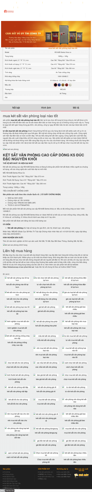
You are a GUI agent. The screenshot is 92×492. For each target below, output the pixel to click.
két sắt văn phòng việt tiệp (17, 391)
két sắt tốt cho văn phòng (17, 403)
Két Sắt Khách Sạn (10, 479)
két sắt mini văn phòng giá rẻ (46, 419)
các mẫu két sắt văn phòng (46, 367)
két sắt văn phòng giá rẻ (46, 391)
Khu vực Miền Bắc (64, 472)
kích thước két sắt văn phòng (17, 380)
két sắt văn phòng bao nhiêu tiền (75, 460)
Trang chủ (11, 2)
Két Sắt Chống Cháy (10, 481)
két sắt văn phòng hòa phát (46, 325)
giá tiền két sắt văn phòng (46, 445)
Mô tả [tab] (76, 107)
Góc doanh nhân (34, 2)
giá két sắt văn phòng (46, 311)
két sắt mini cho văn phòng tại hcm (17, 300)
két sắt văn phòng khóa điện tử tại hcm (75, 285)
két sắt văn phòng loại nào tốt (17, 312)
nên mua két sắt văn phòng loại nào (46, 355)
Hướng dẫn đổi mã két (52, 2)
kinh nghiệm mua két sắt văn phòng (17, 329)
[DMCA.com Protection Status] (7, 490)
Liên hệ (9, 7)
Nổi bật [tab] (16, 107)
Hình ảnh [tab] (46, 107)
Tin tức (66, 2)
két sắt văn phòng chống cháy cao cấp (17, 343)
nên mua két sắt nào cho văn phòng (17, 421)
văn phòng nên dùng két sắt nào (75, 407)
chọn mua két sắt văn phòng (75, 379)
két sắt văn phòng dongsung (46, 432)
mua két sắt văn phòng (46, 403)
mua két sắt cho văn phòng (74, 432)
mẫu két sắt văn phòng (46, 340)
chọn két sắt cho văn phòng (17, 367)
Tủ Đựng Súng (8, 474)
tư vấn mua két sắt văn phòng (75, 341)
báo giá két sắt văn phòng (46, 379)
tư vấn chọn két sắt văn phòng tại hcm (46, 285)
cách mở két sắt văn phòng (17, 457)
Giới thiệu (22, 2)
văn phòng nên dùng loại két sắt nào (17, 436)
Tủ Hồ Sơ (7, 472)
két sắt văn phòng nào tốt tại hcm (17, 285)
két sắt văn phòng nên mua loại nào (74, 329)
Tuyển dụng (77, 2)
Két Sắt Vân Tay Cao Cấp (12, 483)
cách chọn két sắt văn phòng (74, 368)
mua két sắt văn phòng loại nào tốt (74, 355)
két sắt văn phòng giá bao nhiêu (75, 314)
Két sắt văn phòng (15, 228)
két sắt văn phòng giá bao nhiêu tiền (75, 421)
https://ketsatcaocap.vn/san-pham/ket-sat (18, 267)
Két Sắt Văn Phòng (45, 474)
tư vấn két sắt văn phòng (74, 391)
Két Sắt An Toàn (9, 476)
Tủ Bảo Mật (42, 479)
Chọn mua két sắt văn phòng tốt (46, 460)
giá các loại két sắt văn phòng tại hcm (75, 300)
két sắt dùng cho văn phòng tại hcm (46, 300)
